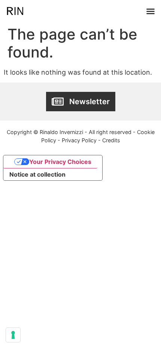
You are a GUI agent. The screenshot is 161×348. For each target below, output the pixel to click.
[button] (150, 11)
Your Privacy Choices (60, 161)
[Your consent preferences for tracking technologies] (13, 335)
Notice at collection (37, 174)
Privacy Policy (79, 140)
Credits (111, 140)
